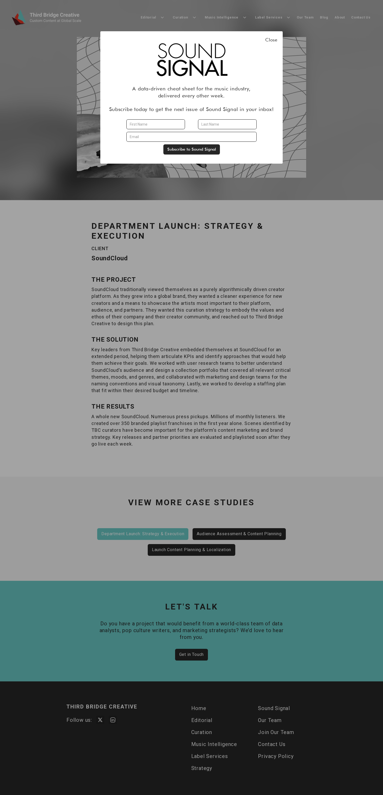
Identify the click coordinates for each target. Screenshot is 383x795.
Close (271, 39)
